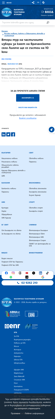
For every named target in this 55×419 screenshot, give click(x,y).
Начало (5, 31)
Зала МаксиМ (19, 376)
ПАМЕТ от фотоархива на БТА (40, 245)
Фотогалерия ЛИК (36, 237)
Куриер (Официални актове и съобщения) (13, 172)
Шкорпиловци (19, 363)
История (17, 350)
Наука (4, 211)
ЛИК (3, 202)
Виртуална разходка (22, 340)
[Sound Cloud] (27, 277)
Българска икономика (37, 192)
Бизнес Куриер (35, 195)
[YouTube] (27, 273)
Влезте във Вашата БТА (27, 107)
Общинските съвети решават (10, 166)
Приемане (15, 413)
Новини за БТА (19, 343)
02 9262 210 (29, 282)
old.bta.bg (17, 393)
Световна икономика (37, 189)
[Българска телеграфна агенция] (7, 302)
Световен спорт (36, 208)
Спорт (32, 202)
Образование (7, 214)
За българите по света (11, 234)
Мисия (16, 346)
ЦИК (3, 176)
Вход (49, 12)
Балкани (6, 183)
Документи (18, 353)
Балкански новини (9, 189)
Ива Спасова (6, 59)
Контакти (18, 386)
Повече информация (34, 413)
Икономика (34, 183)
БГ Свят (5, 225)
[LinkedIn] (41, 273)
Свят (31, 153)
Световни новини (36, 158)
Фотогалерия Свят (37, 234)
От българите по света (11, 230)
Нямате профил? (47, 15)
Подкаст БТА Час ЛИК (10, 265)
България (6, 153)
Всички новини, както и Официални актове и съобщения (24, 35)
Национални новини (10, 158)
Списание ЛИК (19, 380)
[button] (33, 2)
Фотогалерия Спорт (37, 240)
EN (38, 2)
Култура (5, 208)
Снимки (32, 225)
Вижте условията (27, 118)
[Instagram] (14, 273)
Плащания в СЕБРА (21, 390)
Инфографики (36, 253)
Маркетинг (18, 373)
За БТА (16, 336)
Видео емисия (7, 258)
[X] (34, 273)
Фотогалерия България (38, 230)
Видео (4, 253)
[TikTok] (48, 273)
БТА (15, 332)
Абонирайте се (28, 98)
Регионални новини (9, 162)
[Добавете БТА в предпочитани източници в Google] (43, 277)
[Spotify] (11, 277)
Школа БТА (18, 360)
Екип (16, 383)
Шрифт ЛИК (19, 370)
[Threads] (21, 273)
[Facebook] (7, 273)
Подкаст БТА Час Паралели (12, 262)
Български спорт (36, 211)
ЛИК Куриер (6, 218)
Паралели (32, 162)
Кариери (17, 356)
